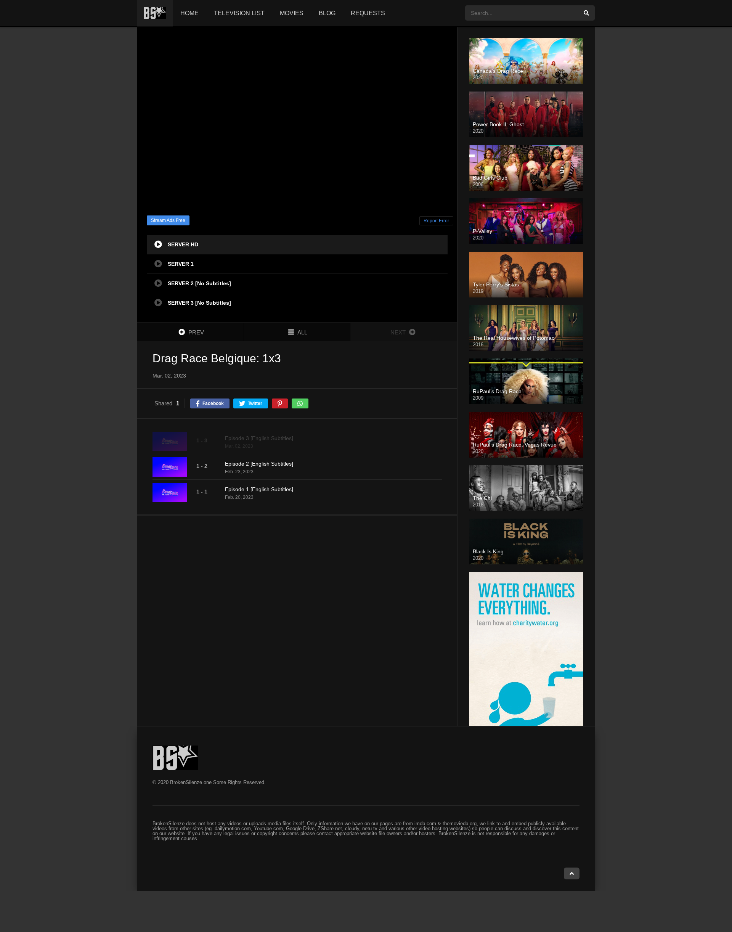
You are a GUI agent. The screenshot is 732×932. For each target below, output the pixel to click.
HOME (189, 13)
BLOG (327, 13)
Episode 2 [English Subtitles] (259, 464)
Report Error (436, 220)
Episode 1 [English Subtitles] (259, 489)
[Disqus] (297, 620)
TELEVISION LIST (239, 13)
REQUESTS (368, 13)
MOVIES (291, 13)
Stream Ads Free (168, 220)
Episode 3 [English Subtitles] (259, 438)
